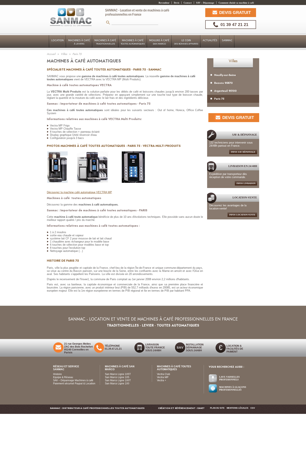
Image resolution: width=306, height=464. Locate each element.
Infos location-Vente (242, 215)
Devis (176, 2)
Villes (233, 61)
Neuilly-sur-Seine (225, 75)
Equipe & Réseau (63, 377)
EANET (201, 408)
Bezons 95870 (223, 83)
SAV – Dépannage (205, 2)
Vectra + (161, 380)
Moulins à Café (159, 41)
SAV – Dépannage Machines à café (73, 380)
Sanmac (227, 40)
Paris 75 (219, 99)
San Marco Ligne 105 (117, 377)
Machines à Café (79, 41)
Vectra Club (163, 374)
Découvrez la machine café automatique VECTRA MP (79, 192)
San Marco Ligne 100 (117, 383)
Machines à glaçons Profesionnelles (232, 388)
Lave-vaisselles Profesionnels (229, 378)
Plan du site (217, 408)
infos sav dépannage (243, 152)
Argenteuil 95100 (225, 91)
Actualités (210, 40)
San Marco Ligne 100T (118, 380)
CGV (252, 408)
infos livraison (245, 183)
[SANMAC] (71, 17)
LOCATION (57, 40)
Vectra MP (162, 377)
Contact (188, 2)
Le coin (186, 41)
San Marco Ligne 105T (118, 374)
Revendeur (164, 2)
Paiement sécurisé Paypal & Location (74, 383)
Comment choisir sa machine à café (236, 2)
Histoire (57, 374)
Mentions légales (237, 408)
